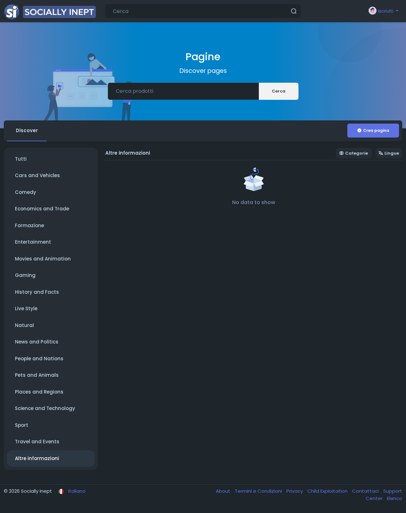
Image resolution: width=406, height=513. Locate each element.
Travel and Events (37, 441)
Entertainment (33, 242)
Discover (27, 130)
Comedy (25, 192)
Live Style (26, 308)
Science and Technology (45, 408)
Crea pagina (376, 130)
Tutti (21, 159)
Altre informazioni (37, 458)
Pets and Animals (37, 375)
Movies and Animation (43, 258)
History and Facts (37, 292)
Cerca (278, 91)
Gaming (25, 275)
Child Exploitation (328, 491)
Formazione (29, 225)
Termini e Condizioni (259, 491)
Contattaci (366, 491)
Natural (24, 325)
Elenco (394, 498)
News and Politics (36, 341)
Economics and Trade (42, 208)
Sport (21, 425)
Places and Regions (39, 391)
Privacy (295, 491)
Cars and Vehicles (37, 175)
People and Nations (39, 358)
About (224, 491)
